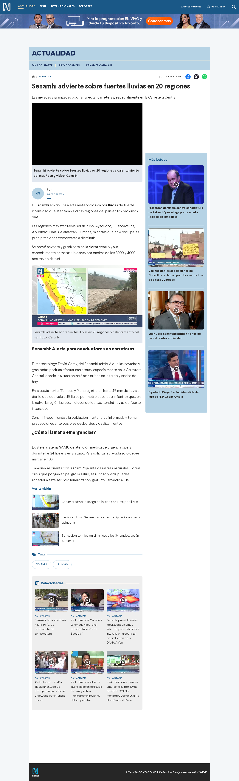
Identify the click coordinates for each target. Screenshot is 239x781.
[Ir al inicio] (6, 7)
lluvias (113, 205)
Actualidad (45, 77)
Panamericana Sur (99, 65)
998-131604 (218, 7)
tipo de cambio (69, 65)
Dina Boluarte (42, 65)
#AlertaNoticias (190, 7)
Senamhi (42, 205)
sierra (93, 247)
